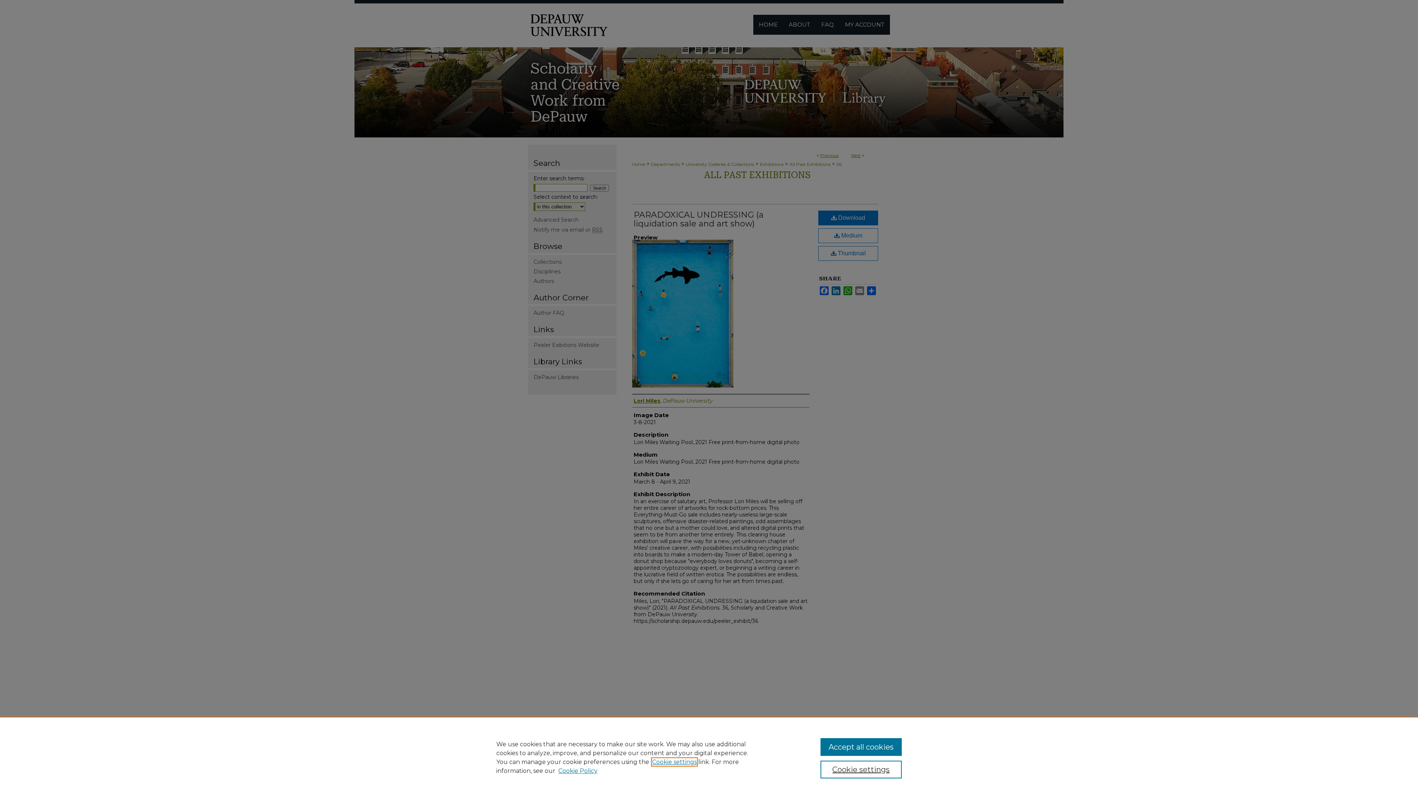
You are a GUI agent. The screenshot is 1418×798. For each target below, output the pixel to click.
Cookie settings (674, 761)
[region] (709, 757)
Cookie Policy (577, 770)
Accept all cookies (861, 747)
